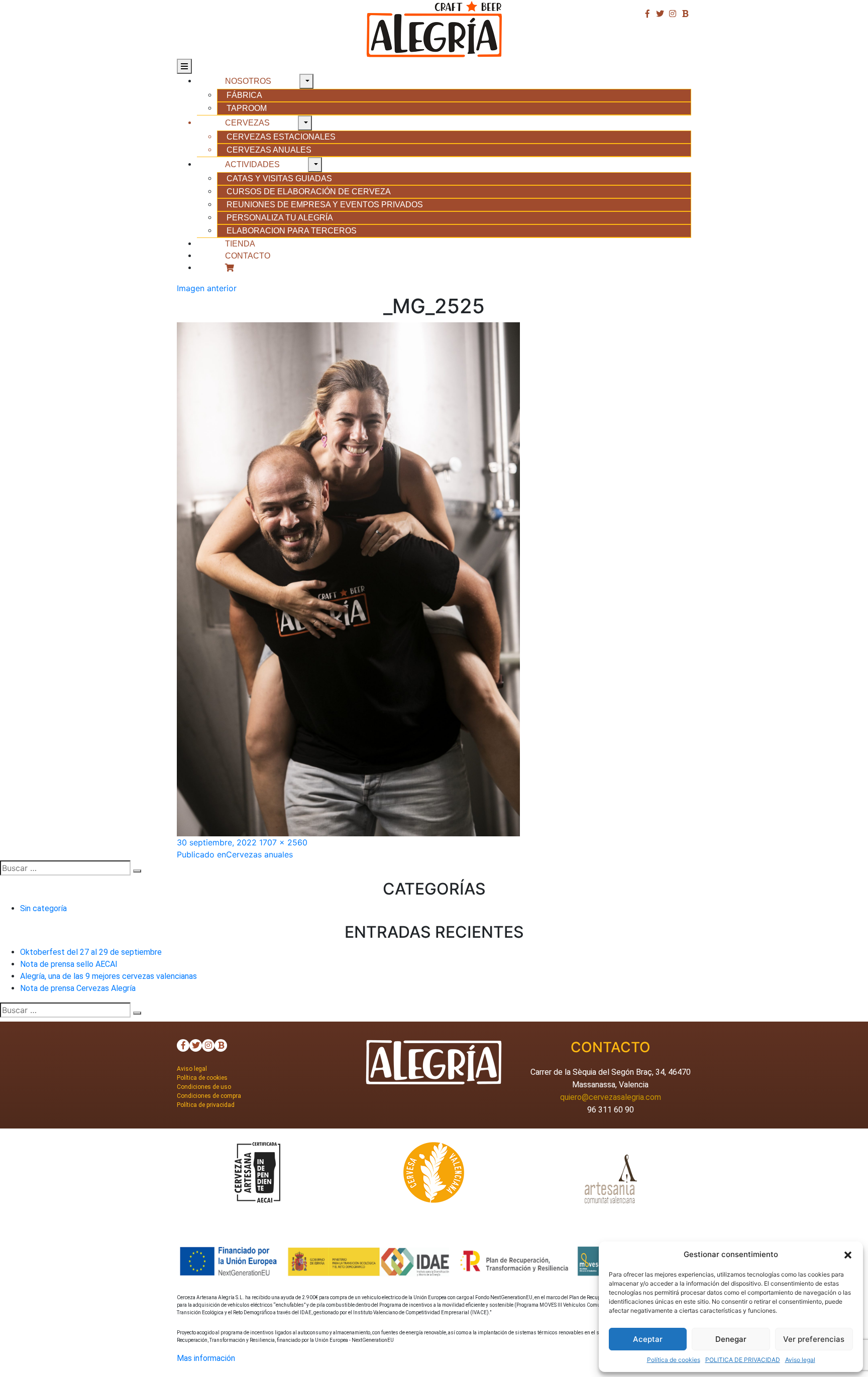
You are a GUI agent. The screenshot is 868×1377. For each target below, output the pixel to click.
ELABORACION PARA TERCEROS (292, 230)
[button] (848, 1254)
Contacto (247, 256)
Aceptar (648, 1339)
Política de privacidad (206, 1104)
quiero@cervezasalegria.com (610, 1097)
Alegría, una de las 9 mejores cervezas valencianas (108, 976)
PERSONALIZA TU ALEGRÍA (280, 217)
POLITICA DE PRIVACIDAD (742, 1359)
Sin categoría (43, 908)
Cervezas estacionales (281, 137)
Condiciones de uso (204, 1086)
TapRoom (247, 108)
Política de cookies (673, 1359)
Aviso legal (800, 1359)
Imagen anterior (207, 288)
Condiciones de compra (209, 1095)
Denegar (730, 1339)
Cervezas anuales (269, 150)
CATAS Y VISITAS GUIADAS (279, 178)
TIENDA (240, 243)
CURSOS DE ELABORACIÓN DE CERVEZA (309, 191)
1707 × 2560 (283, 842)
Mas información (206, 1358)
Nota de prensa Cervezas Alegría (78, 988)
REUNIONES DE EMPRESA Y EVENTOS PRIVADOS (325, 204)
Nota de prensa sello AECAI (69, 964)
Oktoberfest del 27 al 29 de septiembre (91, 952)
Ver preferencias (813, 1339)
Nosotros (248, 81)
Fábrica (244, 95)
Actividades (252, 164)
